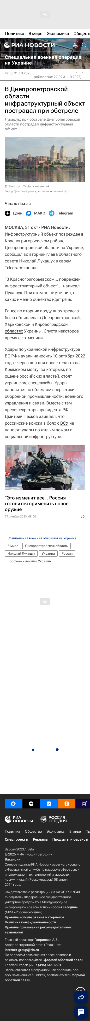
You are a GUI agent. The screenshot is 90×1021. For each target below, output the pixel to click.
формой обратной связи (63, 960)
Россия (67, 553)
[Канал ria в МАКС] (13, 803)
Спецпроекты (16, 839)
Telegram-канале (21, 267)
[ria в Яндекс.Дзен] (31, 803)
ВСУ (64, 423)
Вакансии (12, 859)
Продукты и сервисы (70, 839)
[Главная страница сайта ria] (29, 45)
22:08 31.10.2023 (18, 73)
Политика (12, 831)
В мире (12, 546)
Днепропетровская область (46, 546)
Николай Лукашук (21, 553)
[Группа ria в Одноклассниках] (66, 803)
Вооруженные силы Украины (29, 561)
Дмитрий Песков (21, 416)
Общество (33, 831)
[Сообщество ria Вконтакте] (49, 803)
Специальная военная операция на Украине (41, 538)
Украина (48, 553)
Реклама (40, 839)
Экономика (56, 831)
